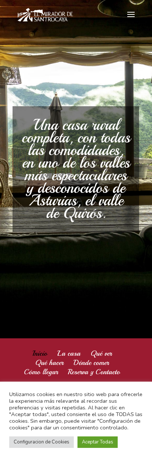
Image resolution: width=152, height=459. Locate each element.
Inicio (39, 353)
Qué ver (101, 353)
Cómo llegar (41, 372)
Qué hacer (49, 362)
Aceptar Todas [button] (97, 442)
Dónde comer (91, 362)
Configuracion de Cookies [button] (41, 442)
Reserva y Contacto (94, 372)
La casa (68, 353)
